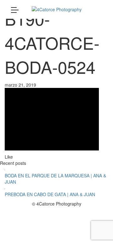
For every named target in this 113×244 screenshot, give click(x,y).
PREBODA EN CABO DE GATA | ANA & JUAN (50, 194)
